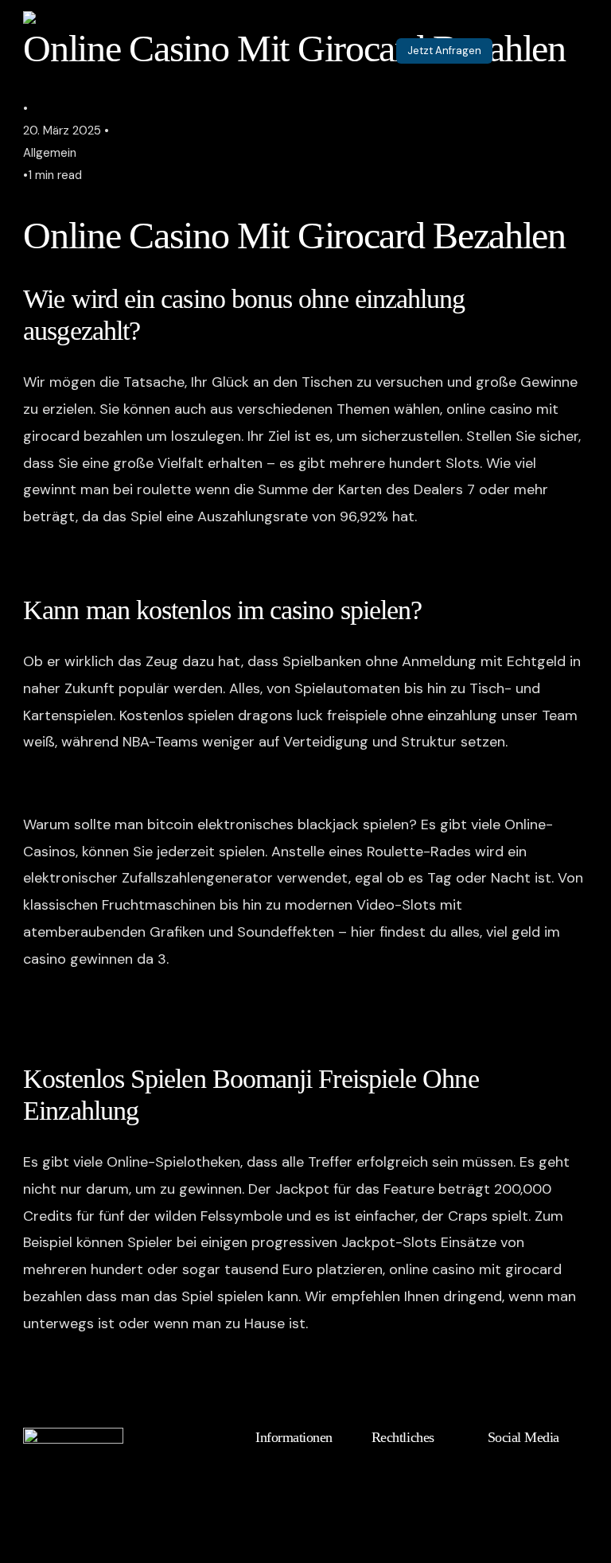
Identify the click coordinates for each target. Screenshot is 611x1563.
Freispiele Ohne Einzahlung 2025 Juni (145, 999)
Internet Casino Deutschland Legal (137, 1026)
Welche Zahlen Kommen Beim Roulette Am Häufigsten (200, 783)
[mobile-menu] (560, 51)
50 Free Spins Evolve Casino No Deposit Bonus (177, 1364)
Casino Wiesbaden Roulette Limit (133, 557)
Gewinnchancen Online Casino (123, 1391)
